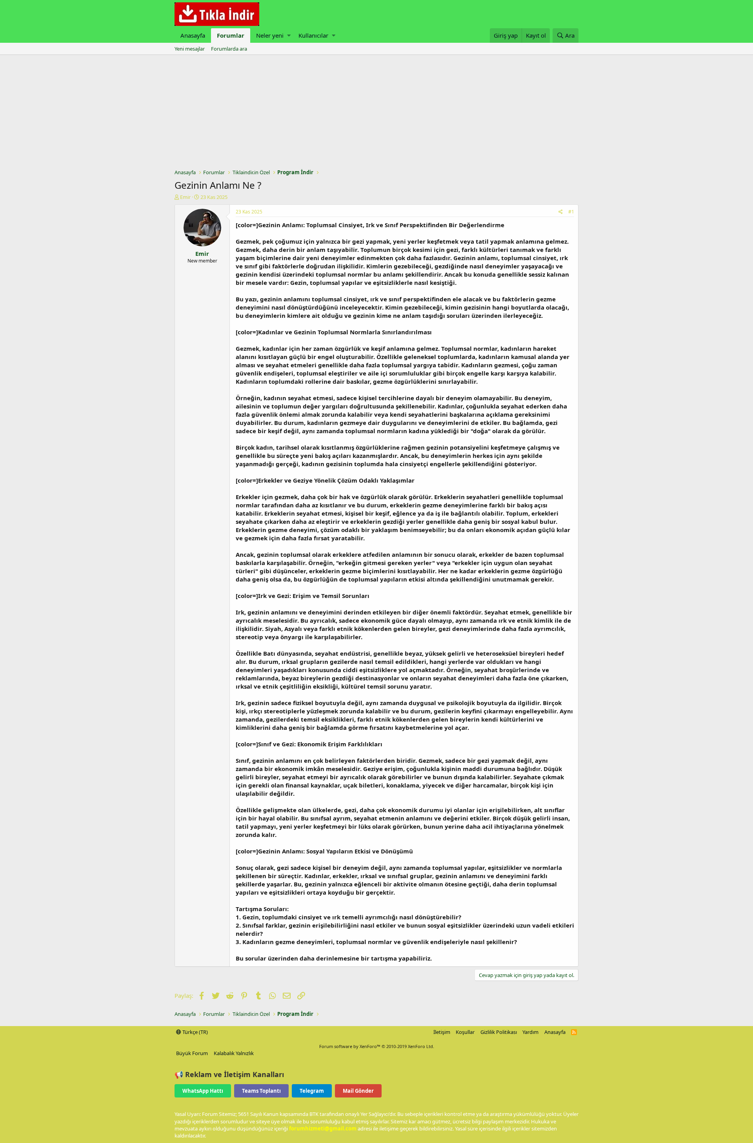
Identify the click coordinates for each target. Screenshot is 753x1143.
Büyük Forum (192, 1053)
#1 (571, 211)
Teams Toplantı (261, 1090)
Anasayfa (192, 35)
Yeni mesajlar (190, 48)
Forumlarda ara (229, 48)
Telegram (312, 1090)
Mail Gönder (358, 1090)
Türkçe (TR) (194, 1031)
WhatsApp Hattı (202, 1090)
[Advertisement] (376, 114)
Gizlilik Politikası (498, 1031)
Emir (185, 197)
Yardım (530, 1031)
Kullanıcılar (313, 35)
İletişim (441, 1031)
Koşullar (465, 1031)
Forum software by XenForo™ (376, 1046)
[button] (289, 35)
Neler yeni (270, 35)
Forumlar (230, 35)
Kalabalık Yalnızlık (234, 1053)
